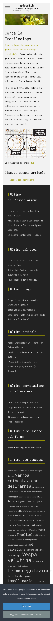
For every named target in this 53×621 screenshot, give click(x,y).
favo (10, 491)
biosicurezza (13, 471)
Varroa (22, 475)
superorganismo (30, 540)
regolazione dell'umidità (26, 530)
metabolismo (38, 487)
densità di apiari (20, 576)
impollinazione (22, 581)
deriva (11, 476)
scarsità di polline (27, 497)
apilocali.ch (27, 5)
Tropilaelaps (27, 535)
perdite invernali (27, 520)
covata (16, 492)
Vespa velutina (22, 557)
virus (41, 529)
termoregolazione (30, 570)
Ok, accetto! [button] (26, 606)
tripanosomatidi (14, 566)
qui (32, 162)
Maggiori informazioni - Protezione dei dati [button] (26, 614)
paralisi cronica (15, 540)
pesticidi (23, 545)
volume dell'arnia (24, 515)
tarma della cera (26, 471)
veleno (25, 566)
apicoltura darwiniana (31, 492)
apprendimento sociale (25, 506)
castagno (38, 471)
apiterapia (13, 545)
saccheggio (13, 497)
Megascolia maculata (27, 502)
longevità (12, 535)
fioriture (12, 520)
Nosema (41, 535)
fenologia (23, 525)
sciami (39, 516)
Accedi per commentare (22, 180)
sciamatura (37, 561)
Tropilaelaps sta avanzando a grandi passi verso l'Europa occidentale (21, 49)
